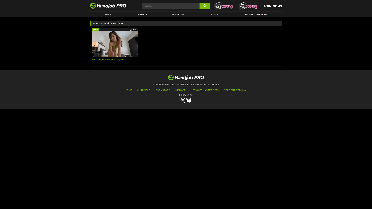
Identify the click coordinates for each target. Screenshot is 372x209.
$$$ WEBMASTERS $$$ (256, 14)
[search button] (205, 6)
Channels (143, 90)
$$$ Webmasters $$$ (206, 90)
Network (215, 14)
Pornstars (178, 14)
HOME (108, 14)
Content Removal (235, 90)
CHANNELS (141, 14)
